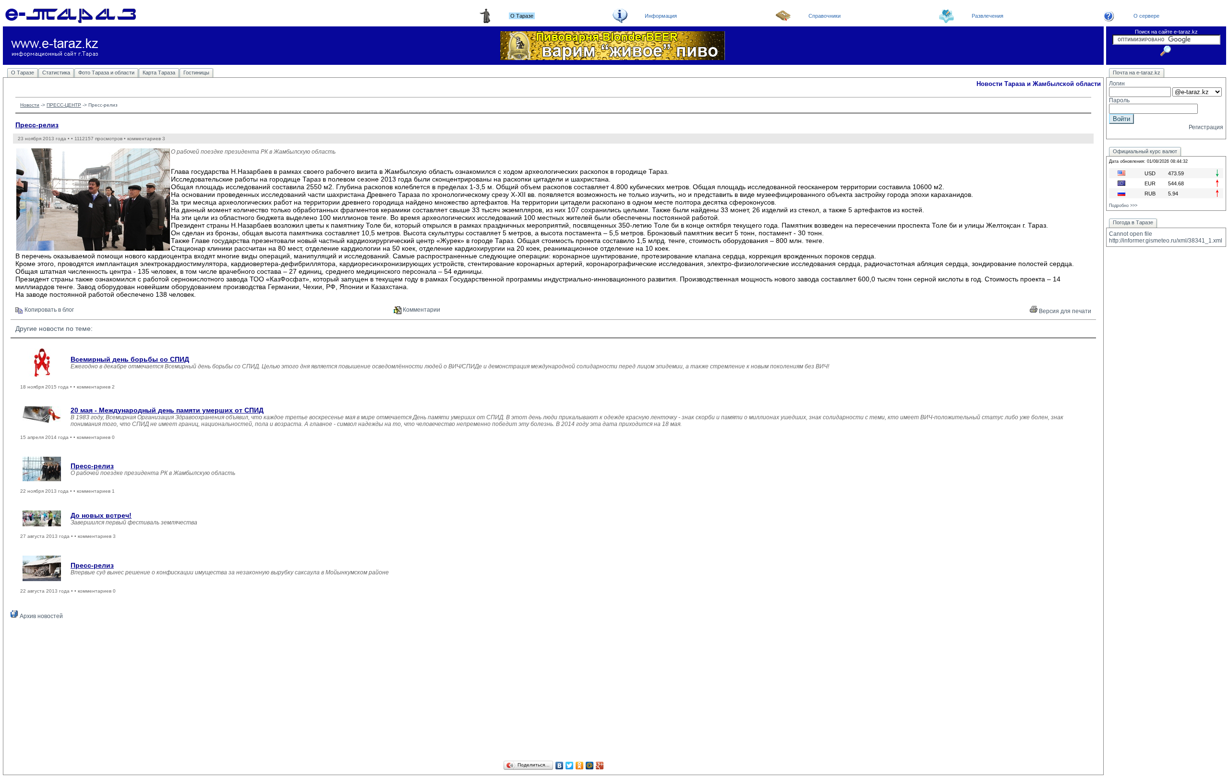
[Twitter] (570, 765)
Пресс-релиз (37, 125)
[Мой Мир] (590, 765)
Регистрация (1206, 127)
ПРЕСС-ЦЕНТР (64, 105)
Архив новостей (40, 616)
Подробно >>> (1123, 205)
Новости (29, 105)
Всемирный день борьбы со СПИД (130, 359)
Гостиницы (196, 72)
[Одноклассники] (580, 765)
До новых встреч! (101, 515)
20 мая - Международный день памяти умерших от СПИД (167, 410)
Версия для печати (1064, 311)
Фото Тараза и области (106, 72)
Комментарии (420, 309)
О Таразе (22, 72)
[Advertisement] (553, 691)
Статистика (56, 72)
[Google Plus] (600, 765)
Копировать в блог (48, 309)
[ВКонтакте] (559, 765)
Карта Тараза (159, 72)
